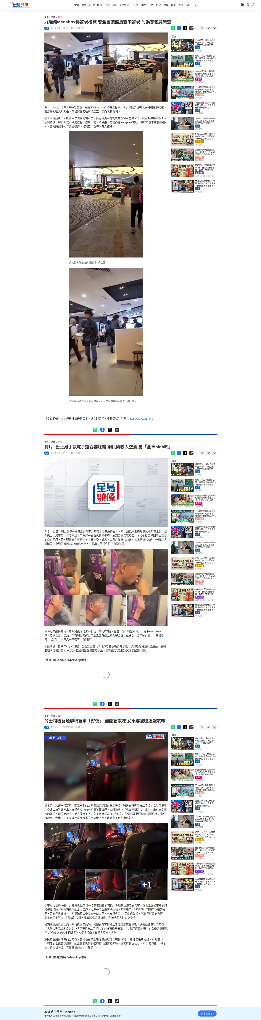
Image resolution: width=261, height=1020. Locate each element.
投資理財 (199, 95)
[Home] (20, 4)
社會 (197, 63)
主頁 (46, 17)
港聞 (53, 17)
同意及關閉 (206, 1013)
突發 (60, 17)
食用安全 (199, 141)
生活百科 (199, 173)
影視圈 (198, 79)
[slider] (102, 524)
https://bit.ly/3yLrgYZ (141, 418)
